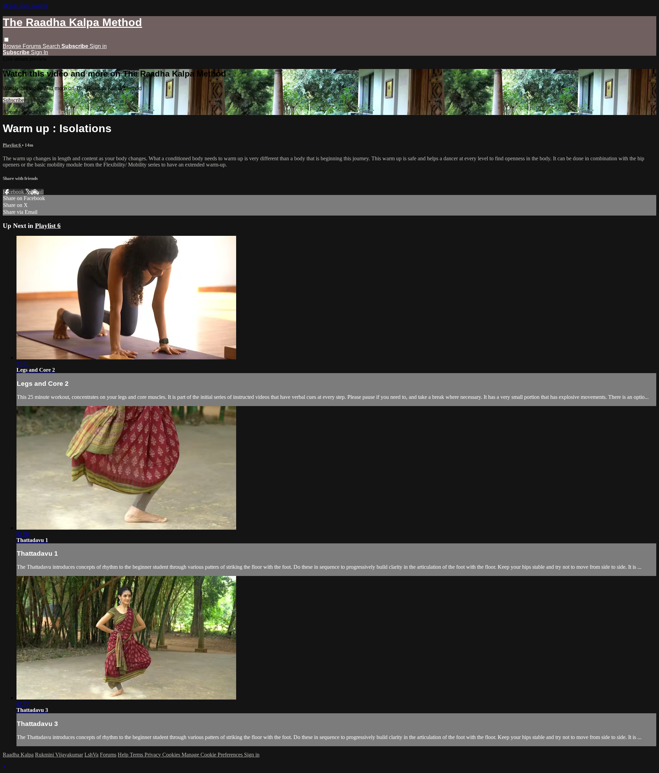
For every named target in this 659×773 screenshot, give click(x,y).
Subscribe (13, 100)
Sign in (98, 46)
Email (37, 192)
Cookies (172, 755)
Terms (137, 755)
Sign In (39, 52)
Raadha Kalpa (18, 755)
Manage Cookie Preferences (213, 755)
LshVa (91, 755)
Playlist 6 (12, 145)
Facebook (14, 192)
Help (124, 755)
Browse (13, 46)
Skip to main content (25, 6)
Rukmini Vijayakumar (59, 755)
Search (52, 46)
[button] (6, 39)
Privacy (153, 755)
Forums (33, 46)
